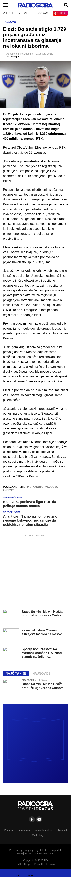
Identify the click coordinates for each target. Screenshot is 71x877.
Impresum (24, 830)
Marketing (37, 835)
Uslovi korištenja (44, 830)
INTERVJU (24, 13)
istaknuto (36, 487)
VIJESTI (8, 13)
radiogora (15, 56)
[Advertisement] (35, 572)
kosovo (52, 487)
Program (9, 830)
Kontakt (62, 830)
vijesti (9, 490)
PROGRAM (41, 13)
